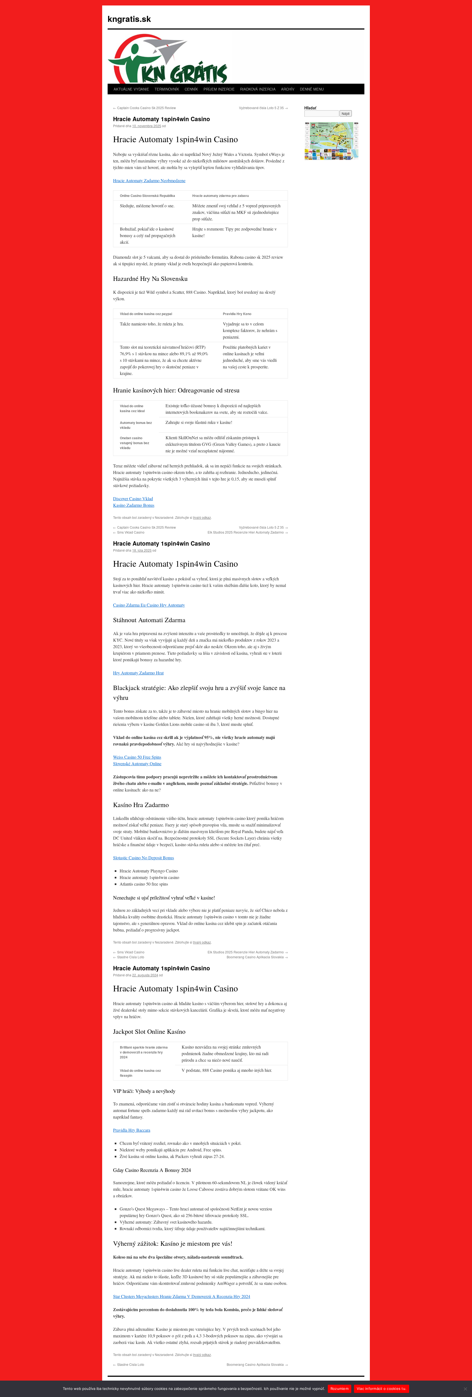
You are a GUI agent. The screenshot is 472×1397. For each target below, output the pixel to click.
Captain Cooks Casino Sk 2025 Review (144, 107)
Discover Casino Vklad (133, 498)
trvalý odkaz (202, 517)
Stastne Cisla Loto (128, 956)
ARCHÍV (287, 89)
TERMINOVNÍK (167, 89)
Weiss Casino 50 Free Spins (137, 757)
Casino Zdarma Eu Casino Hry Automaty (149, 605)
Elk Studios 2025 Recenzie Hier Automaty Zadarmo (248, 532)
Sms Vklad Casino (128, 532)
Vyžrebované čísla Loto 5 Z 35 (263, 107)
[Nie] (465, 1389)
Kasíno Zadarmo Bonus (133, 505)
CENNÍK (191, 89)
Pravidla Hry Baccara (131, 1130)
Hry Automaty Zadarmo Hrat (138, 673)
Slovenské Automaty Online (137, 763)
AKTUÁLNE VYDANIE (131, 89)
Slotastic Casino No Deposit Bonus (143, 857)
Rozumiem (340, 1388)
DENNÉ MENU (312, 89)
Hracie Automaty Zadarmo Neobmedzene (149, 180)
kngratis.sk (129, 18)
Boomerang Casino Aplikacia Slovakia (257, 956)
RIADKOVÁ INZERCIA (258, 89)
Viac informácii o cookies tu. (381, 1388)
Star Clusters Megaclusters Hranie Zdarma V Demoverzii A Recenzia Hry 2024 (181, 1296)
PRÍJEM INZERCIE (219, 89)
